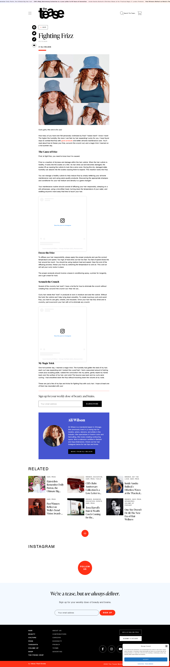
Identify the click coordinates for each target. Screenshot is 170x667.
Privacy (56, 645)
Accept (146, 659)
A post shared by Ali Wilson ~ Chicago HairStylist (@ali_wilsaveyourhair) (62, 248)
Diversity (57, 641)
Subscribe (92, 404)
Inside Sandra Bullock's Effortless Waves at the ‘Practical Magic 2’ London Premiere (116, 1)
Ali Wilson (46, 47)
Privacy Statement (149, 663)
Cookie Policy (141, 663)
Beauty (31, 634)
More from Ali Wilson (81, 452)
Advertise (57, 651)
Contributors (59, 634)
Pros (30, 641)
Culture (32, 638)
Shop (30, 652)
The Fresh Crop (36, 655)
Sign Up (107, 612)
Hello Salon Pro (130, 632)
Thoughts (33, 645)
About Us (57, 631)
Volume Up (33, 648)
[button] (166, 646)
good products (67, 141)
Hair (44, 27)
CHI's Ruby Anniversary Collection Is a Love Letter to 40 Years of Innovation (60, 1)
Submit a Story (130, 639)
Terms (56, 648)
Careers (57, 638)
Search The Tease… (130, 13)
